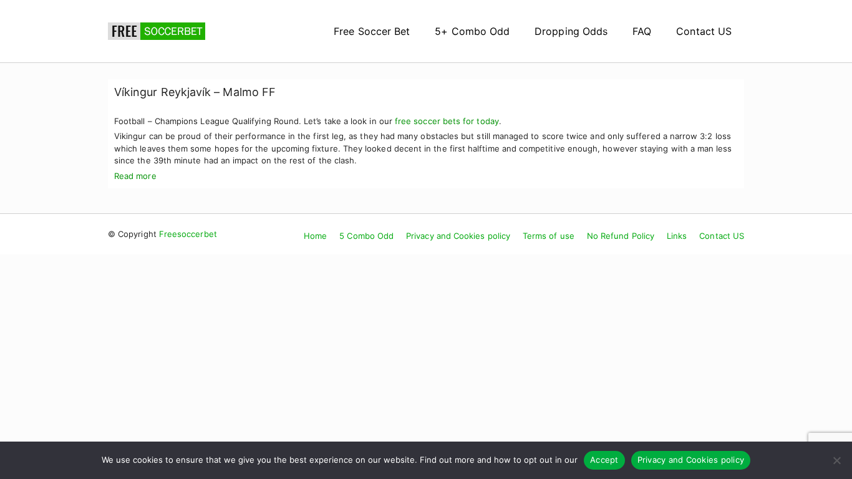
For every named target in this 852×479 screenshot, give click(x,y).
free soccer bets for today (447, 121)
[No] (836, 460)
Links (677, 236)
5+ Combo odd (472, 31)
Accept (604, 460)
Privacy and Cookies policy (458, 236)
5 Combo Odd (366, 236)
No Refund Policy (620, 236)
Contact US (704, 31)
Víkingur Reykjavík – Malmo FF (195, 92)
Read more (135, 176)
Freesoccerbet (188, 234)
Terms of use (548, 236)
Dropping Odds (571, 31)
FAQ (641, 31)
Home (315, 236)
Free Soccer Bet (372, 31)
